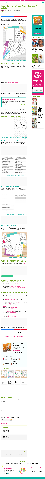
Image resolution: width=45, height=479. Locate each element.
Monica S (6, 10)
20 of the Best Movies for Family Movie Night (34, 50)
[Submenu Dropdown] (22, 2)
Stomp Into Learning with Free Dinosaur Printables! (40, 100)
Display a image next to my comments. (10, 417)
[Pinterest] (21, 352)
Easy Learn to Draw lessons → (24, 0)
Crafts (24, 2)
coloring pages (16, 295)
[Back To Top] (2, 466)
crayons (16, 283)
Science (30, 2)
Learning (27, 2)
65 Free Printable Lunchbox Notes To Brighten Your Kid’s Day (40, 109)
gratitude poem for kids (9, 311)
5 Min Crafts (40, 474)
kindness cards (14, 315)
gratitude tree (10, 303)
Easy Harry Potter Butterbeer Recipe (7, 363)
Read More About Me (16, 350)
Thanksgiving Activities (20, 336)
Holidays (40, 472)
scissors (12, 286)
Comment (3, 401)
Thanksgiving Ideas (19, 338)
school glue (23, 287)
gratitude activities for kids (15, 307)
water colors (13, 284)
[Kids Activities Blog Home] (4, 2)
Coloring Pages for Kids (8, 336)
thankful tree (16, 302)
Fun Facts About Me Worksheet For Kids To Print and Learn (10, 381)
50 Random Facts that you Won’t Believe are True (34, 65)
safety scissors (18, 286)
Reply (25, 451)
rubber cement (18, 287)
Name (2, 410)
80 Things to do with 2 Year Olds (22, 358)
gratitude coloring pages (11, 308)
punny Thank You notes (12, 316)
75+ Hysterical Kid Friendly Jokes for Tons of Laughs (40, 50)
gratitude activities (10, 107)
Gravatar (7, 417)
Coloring (21, 2)
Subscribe (37, 92)
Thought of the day (8, 192)
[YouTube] (16, 352)
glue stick (13, 287)
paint (10, 284)
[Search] (43, 2)
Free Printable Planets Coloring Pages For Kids (3, 381)
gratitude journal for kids (13, 82)
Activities (18, 2)
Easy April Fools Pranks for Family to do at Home (40, 65)
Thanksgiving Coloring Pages (11, 338)
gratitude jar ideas (13, 312)
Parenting (33, 2)
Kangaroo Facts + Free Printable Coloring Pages (24, 381)
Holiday (36, 2)
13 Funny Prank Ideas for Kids (15, 363)
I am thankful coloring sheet (10, 299)
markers (7, 284)
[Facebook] (17, 352)
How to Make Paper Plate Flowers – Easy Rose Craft (7, 359)
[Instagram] (14, 352)
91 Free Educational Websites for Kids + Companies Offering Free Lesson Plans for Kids (15, 360)
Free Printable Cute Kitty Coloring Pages (17, 381)
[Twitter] (19, 352)
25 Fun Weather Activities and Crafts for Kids (40, 124)
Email (33, 86)
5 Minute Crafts (39, 2)
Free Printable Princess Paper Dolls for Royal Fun (40, 116)
